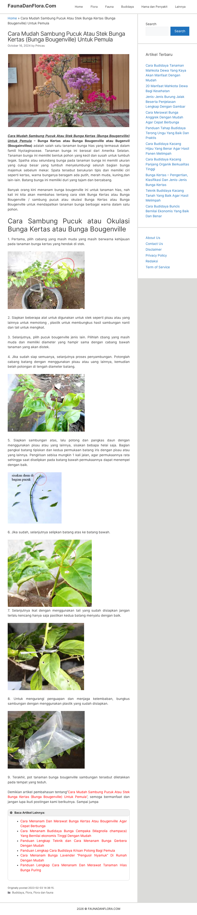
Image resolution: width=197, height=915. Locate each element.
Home (79, 6)
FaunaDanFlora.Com (32, 6)
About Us (153, 238)
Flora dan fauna (43, 892)
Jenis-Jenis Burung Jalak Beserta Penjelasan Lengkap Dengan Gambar (165, 101)
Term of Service (158, 267)
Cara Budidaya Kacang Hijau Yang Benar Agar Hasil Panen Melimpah (167, 148)
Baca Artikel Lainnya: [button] (29, 812)
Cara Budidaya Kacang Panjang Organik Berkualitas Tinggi (167, 164)
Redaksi (152, 261)
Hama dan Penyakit (154, 6)
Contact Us (154, 244)
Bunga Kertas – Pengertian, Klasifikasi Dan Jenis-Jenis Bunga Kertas (167, 180)
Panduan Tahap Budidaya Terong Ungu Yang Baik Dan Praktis (167, 133)
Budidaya (127, 6)
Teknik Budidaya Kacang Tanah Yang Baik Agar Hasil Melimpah (167, 195)
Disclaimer (154, 249)
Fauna (109, 6)
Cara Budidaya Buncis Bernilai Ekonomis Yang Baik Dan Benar (167, 211)
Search (151, 24)
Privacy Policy (156, 255)
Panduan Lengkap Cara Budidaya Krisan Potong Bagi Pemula (67, 850)
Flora (94, 6)
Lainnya (180, 6)
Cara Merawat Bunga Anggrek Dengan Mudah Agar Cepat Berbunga (164, 117)
